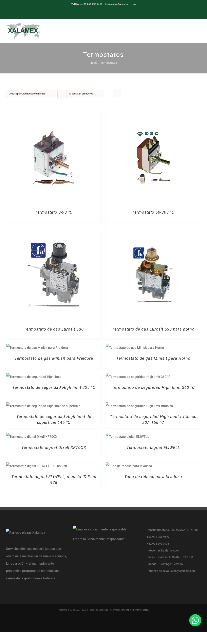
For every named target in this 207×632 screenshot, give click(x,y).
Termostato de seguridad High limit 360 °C (153, 387)
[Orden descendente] (61, 94)
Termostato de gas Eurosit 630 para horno (153, 329)
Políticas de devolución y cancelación (171, 571)
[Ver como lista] (117, 94)
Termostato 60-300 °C (153, 212)
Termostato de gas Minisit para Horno (153, 358)
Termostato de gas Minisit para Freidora (54, 358)
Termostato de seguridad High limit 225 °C (53, 387)
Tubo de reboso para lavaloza (153, 476)
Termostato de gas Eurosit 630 (54, 329)
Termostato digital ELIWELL (153, 447)
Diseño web (128, 610)
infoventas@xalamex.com (120, 4)
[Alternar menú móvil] (199, 30)
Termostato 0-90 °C (54, 212)
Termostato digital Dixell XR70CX (53, 447)
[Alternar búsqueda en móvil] (192, 30)
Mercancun (143, 610)
